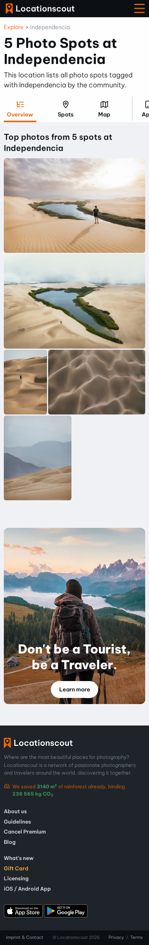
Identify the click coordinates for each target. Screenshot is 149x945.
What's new (19, 858)
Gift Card (16, 868)
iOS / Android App (27, 888)
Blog (10, 842)
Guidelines (17, 821)
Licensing (16, 878)
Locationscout (40, 8)
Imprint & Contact (25, 937)
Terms (136, 937)
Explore (14, 27)
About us (15, 811)
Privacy (116, 937)
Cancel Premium (25, 831)
